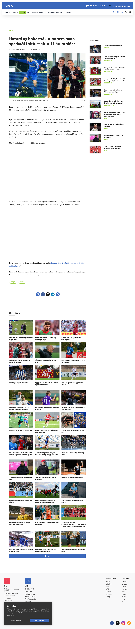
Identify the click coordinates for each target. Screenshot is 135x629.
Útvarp (108, 597)
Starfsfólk (28, 602)
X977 (123, 599)
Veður (123, 592)
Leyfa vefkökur (39, 620)
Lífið (107, 589)
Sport (107, 587)
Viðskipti (108, 584)
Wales (22, 282)
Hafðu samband (30, 594)
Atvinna (124, 587)
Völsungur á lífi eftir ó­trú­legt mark (20, 430)
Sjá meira (47, 556)
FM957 (124, 597)
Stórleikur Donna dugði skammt (72, 478)
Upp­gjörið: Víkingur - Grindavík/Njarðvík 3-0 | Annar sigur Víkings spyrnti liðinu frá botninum (73, 525)
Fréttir (108, 581)
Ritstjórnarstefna (30, 596)
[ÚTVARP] (122, 12)
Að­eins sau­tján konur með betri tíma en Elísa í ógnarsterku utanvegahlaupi (114, 114)
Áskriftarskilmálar (30, 599)
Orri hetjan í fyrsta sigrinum (18, 383)
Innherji (124, 581)
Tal (122, 602)
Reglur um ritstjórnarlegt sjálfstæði (11, 590)
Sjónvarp (108, 594)
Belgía (13, 282)
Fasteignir (125, 584)
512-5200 (31, 589)
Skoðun (108, 592)
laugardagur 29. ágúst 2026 (98, 6)
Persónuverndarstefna (11, 593)
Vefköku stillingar (16, 620)
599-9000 (10, 601)
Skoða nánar (10, 615)
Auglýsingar (28, 591)
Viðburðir (125, 589)
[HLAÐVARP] (113, 12)
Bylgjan (124, 594)
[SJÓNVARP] (117, 12)
